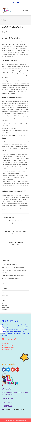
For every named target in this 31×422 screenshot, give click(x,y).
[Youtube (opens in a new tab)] (18, 2)
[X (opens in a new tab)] (13, 2)
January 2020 (5, 295)
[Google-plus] (13, 369)
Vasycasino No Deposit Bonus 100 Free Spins (12, 275)
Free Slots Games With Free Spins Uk (10, 264)
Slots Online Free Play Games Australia (11, 278)
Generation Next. (22, 420)
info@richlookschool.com (13, 409)
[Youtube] (17, 369)
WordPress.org (5, 309)
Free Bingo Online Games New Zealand (15, 231)
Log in (3, 303)
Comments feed (5, 307)
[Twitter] (8, 369)
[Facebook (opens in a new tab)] (15, 2)
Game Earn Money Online (15, 221)
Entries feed (4, 305)
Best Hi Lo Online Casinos (16, 242)
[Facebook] (4, 369)
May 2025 (4, 292)
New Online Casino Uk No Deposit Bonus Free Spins (14, 267)
